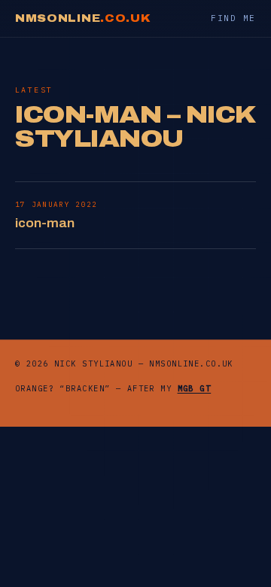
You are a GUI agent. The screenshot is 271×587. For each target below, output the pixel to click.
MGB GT (195, 389)
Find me (233, 18)
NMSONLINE (83, 18)
